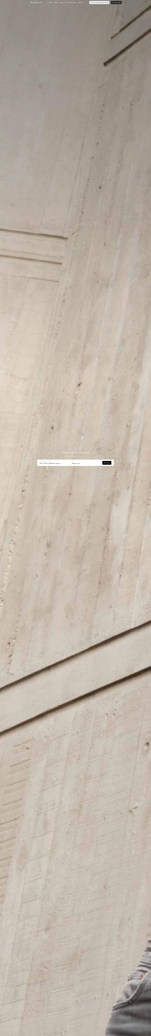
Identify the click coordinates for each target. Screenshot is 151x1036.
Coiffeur (50, 2)
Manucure (62, 2)
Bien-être (80, 2)
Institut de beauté (71, 2)
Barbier (56, 2)
